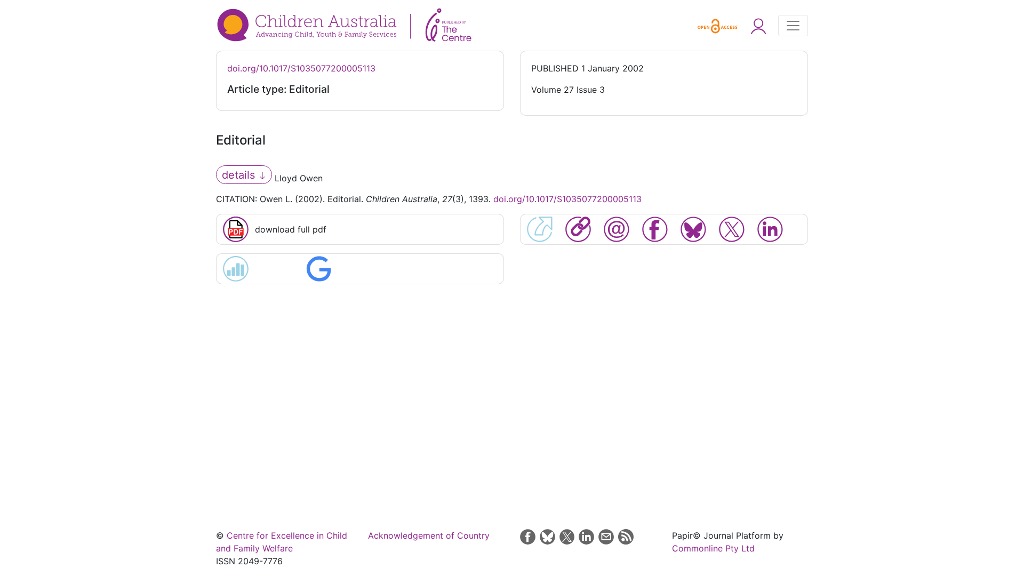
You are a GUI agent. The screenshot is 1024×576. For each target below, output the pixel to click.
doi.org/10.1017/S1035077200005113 (301, 68)
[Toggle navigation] (793, 25)
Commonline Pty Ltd (713, 548)
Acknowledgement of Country (429, 535)
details (240, 175)
